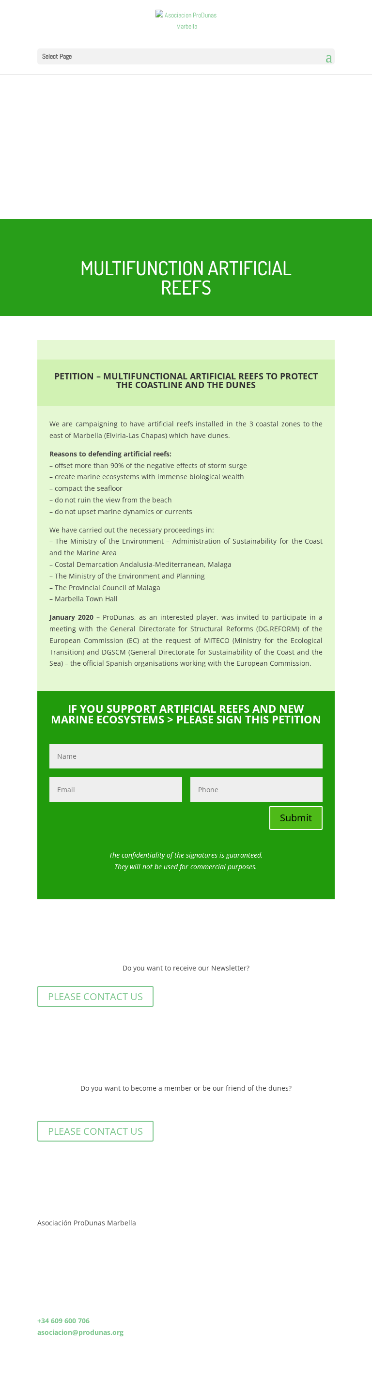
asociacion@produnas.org (80, 1332)
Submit (296, 817)
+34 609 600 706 (63, 1320)
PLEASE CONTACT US (95, 996)
